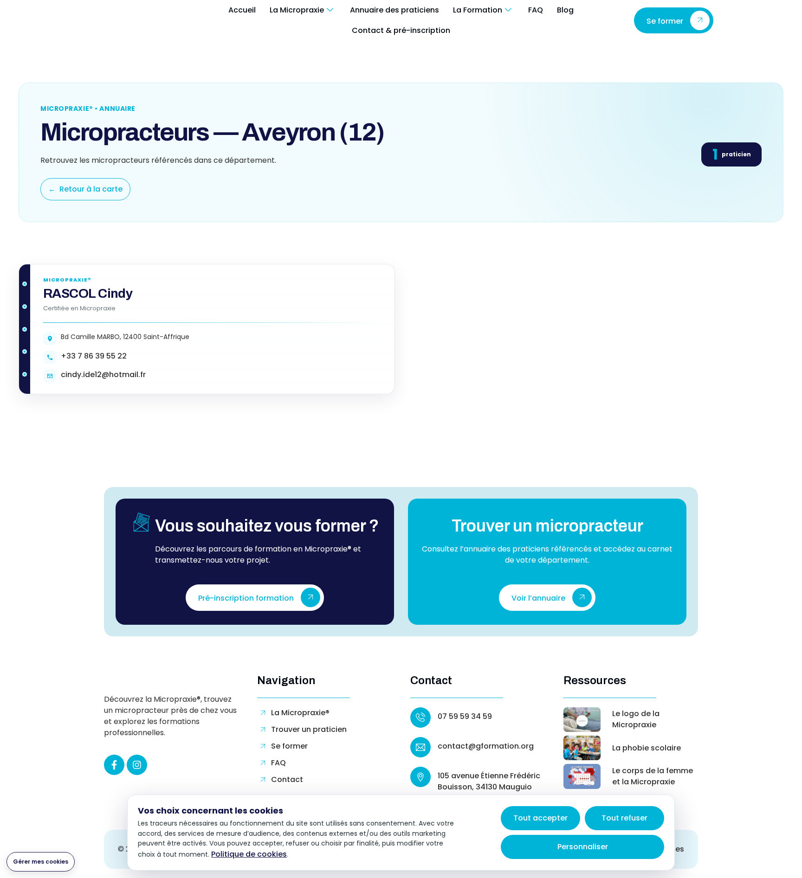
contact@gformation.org (486, 746)
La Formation (477, 10)
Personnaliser (582, 846)
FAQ (535, 10)
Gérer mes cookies (40, 861)
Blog (565, 10)
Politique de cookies (249, 854)
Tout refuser (624, 818)
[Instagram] (137, 765)
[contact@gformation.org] (420, 747)
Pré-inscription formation (246, 598)
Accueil (242, 10)
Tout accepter (540, 818)
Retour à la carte (85, 189)
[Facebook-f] (114, 765)
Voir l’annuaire (538, 598)
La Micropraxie (297, 10)
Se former (665, 21)
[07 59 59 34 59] (420, 717)
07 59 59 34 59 (465, 716)
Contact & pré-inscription (401, 30)
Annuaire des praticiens (394, 10)
